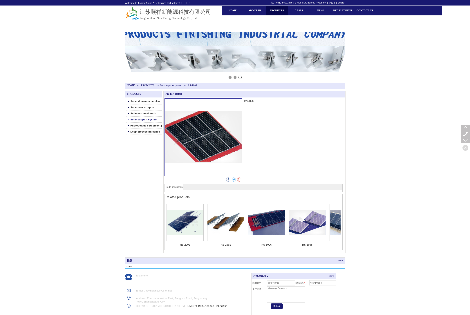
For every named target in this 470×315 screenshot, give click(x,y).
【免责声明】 (222, 306)
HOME (131, 85)
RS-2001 (226, 244)
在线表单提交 (261, 276)
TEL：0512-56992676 (281, 2)
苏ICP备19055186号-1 (201, 306)
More (341, 261)
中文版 (332, 2)
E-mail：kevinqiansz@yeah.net (310, 2)
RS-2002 (185, 244)
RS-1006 (266, 244)
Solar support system (171, 85)
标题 (129, 260)
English (341, 2)
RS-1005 (307, 244)
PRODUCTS (148, 85)
